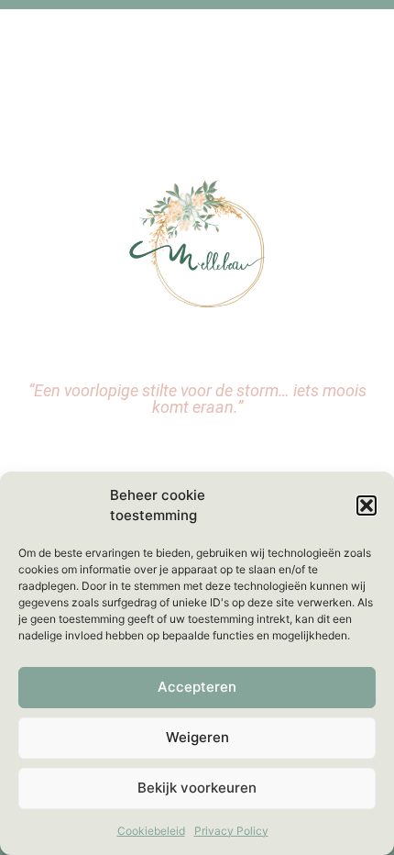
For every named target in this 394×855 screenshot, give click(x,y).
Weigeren (197, 737)
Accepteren (197, 686)
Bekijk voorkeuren (197, 787)
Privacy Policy (231, 831)
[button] (366, 505)
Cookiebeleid (151, 831)
